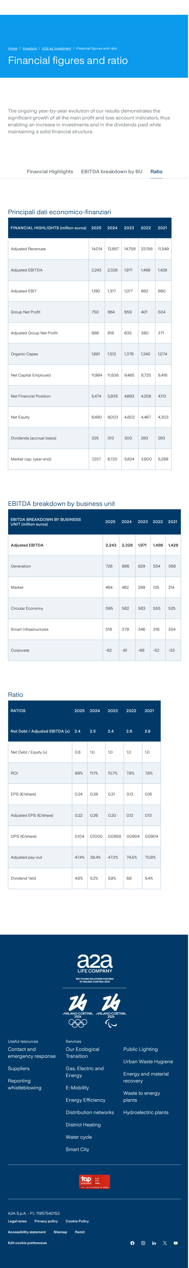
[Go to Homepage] (94, 991)
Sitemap (60, 1232)
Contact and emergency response (32, 1052)
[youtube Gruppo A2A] (176, 1243)
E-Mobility (77, 1088)
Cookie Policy (77, 1221)
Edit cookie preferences (27, 1243)
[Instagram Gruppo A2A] (143, 1243)
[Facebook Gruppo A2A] (132, 1243)
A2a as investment (56, 48)
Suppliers (19, 1068)
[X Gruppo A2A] (165, 1243)
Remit (80, 1232)
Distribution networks (90, 1112)
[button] (50, 171)
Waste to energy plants (141, 1096)
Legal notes (17, 1221)
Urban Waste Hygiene (148, 1061)
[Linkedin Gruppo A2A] (154, 1243)
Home (12, 48)
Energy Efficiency (85, 1100)
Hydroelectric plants (146, 1112)
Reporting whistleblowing (25, 1084)
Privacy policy (46, 1221)
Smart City (77, 1149)
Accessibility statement (27, 1232)
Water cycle (79, 1137)
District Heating (83, 1125)
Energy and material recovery (146, 1077)
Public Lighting (140, 1049)
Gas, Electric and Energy (85, 1071)
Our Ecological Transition (82, 1052)
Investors (30, 48)
